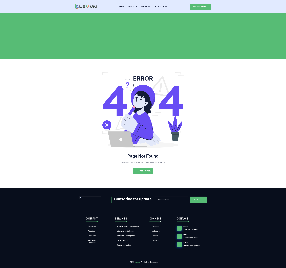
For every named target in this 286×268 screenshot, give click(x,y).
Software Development (126, 236)
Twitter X (155, 240)
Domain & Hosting (124, 245)
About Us (132, 7)
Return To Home (144, 171)
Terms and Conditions (92, 241)
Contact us (161, 7)
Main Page (92, 226)
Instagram (156, 231)
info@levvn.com (190, 237)
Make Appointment (199, 7)
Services (145, 7)
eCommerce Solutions (125, 231)
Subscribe (198, 200)
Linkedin (155, 236)
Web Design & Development (128, 226)
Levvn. (137, 262)
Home (121, 7)
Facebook (155, 226)
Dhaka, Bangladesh (192, 245)
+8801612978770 (190, 229)
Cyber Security (122, 240)
